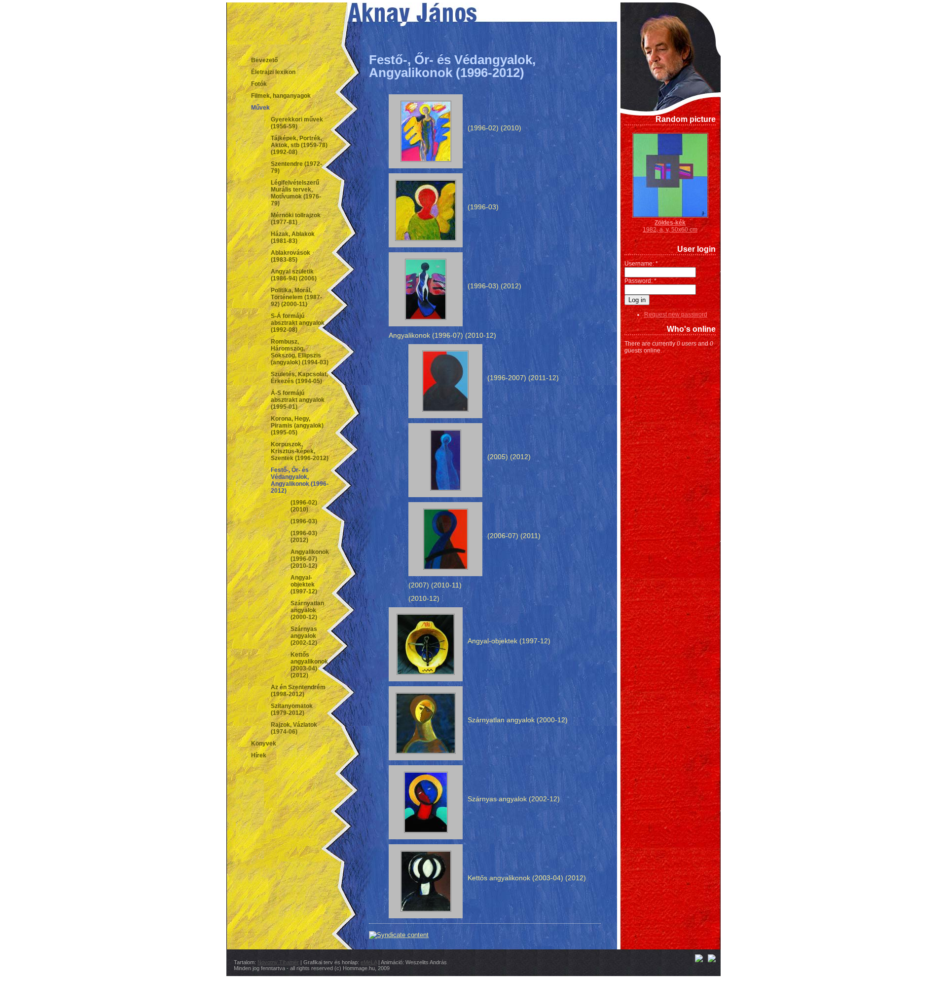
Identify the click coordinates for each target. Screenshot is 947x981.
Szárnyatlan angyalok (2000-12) (307, 610)
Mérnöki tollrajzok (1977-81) (296, 219)
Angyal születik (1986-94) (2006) (294, 275)
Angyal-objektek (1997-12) (304, 584)
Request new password (675, 314)
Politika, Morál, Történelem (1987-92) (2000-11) (296, 297)
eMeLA (369, 962)
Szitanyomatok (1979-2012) (292, 709)
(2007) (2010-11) (435, 585)
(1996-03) (304, 521)
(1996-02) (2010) (304, 506)
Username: (641, 263)
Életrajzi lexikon (273, 72)
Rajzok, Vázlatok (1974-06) (294, 728)
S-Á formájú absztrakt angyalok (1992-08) (298, 323)
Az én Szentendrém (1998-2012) (298, 691)
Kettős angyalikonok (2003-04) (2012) (309, 665)
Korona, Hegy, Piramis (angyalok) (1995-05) (297, 425)
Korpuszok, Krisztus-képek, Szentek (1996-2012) (299, 451)
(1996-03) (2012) (304, 537)
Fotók (259, 83)
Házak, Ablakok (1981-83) (293, 237)
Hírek (258, 755)
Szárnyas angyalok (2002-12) (304, 636)
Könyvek (263, 743)
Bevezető (264, 60)
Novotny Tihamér (278, 962)
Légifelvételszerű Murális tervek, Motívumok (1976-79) (296, 193)
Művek (260, 107)
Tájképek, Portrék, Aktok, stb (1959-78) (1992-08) (299, 145)
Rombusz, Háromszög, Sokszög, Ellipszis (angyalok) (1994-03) (299, 352)
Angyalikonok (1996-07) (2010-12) (310, 559)
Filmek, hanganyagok (281, 95)
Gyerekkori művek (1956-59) (297, 123)
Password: (640, 280)
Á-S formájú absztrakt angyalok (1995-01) (298, 400)
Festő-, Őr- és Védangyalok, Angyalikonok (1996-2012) (299, 480)
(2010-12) (423, 598)
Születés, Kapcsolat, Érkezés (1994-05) (299, 378)
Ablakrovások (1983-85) (290, 256)
